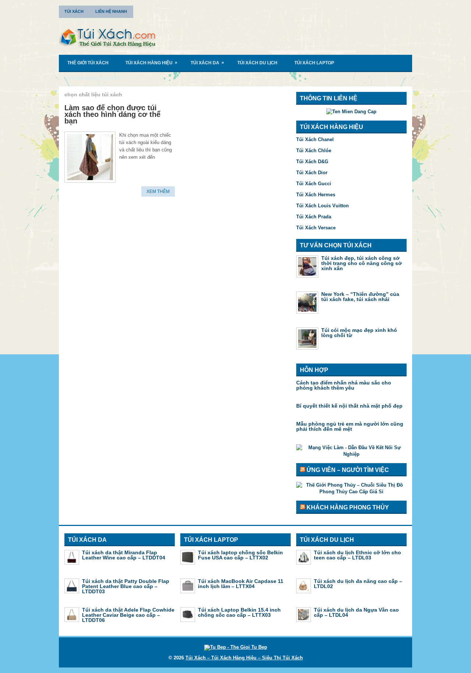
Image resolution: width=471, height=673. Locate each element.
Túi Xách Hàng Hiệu (151, 62)
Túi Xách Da (207, 62)
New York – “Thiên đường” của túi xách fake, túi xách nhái (360, 296)
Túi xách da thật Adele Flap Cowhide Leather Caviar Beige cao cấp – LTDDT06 (128, 615)
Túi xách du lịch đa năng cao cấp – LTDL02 (358, 583)
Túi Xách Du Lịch (257, 62)
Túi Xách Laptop (314, 62)
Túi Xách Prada (313, 216)
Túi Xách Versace (316, 227)
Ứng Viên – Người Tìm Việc (348, 470)
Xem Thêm (158, 191)
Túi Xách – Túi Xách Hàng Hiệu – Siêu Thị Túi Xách (244, 658)
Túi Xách (74, 11)
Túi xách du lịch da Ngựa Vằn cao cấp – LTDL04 (356, 612)
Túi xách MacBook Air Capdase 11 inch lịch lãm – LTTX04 (240, 583)
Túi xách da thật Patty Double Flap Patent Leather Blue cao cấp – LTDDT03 (125, 586)
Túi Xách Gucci (313, 183)
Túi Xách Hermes (315, 194)
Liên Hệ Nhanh (111, 11)
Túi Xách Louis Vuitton (322, 205)
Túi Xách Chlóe (313, 150)
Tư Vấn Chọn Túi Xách (94, 78)
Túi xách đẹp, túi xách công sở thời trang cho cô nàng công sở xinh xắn (361, 263)
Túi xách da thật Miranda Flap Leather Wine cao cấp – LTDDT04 (123, 555)
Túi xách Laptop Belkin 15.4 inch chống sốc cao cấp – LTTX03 (239, 612)
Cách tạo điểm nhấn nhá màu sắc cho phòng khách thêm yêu (343, 385)
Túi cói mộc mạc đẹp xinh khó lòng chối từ (359, 332)
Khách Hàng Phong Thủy (348, 507)
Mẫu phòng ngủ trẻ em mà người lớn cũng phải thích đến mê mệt (349, 426)
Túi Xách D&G (312, 161)
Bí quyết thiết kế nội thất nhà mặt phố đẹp (349, 406)
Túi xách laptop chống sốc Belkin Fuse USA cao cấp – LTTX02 (240, 555)
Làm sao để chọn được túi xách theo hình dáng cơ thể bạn (112, 114)
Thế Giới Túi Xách (88, 62)
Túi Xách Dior (311, 172)
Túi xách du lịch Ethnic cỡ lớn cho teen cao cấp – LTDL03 (357, 555)
